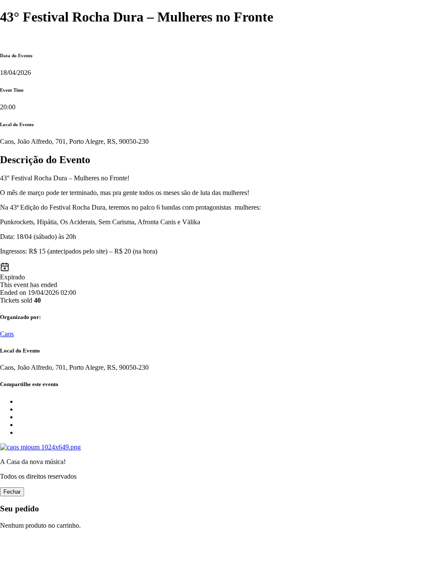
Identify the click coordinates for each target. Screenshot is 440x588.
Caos (7, 333)
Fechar (12, 492)
